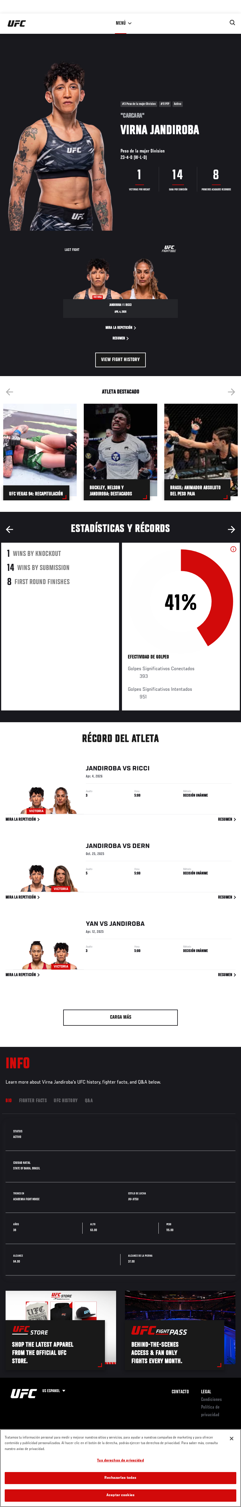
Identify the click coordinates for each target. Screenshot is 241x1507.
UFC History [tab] (66, 1101)
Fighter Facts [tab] (33, 1101)
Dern (141, 846)
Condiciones (211, 1399)
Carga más (120, 1017)
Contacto (180, 1392)
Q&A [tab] (89, 1101)
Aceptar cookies (120, 1495)
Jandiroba (103, 768)
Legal (206, 1392)
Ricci (141, 768)
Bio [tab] (9, 1101)
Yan (92, 924)
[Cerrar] (231, 1438)
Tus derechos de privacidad (120, 1461)
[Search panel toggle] (232, 23)
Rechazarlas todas (120, 1478)
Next (231, 392)
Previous (9, 392)
